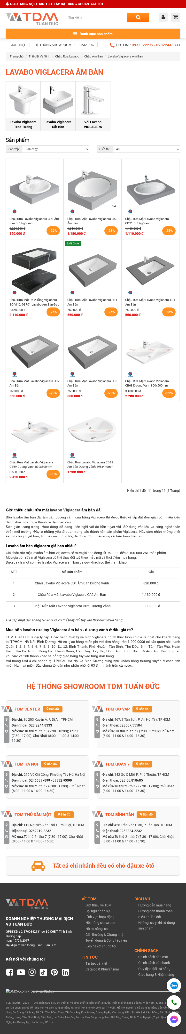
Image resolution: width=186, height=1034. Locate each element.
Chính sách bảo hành (154, 963)
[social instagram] (32, 972)
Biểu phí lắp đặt (149, 917)
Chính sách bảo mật (153, 957)
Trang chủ (16, 56)
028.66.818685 (131, 780)
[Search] (138, 17)
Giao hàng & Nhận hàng (156, 975)
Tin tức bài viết (96, 963)
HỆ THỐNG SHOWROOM (52, 45)
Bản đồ (53, 709)
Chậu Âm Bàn (93, 56)
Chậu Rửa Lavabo (67, 56)
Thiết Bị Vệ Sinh (39, 56)
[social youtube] (21, 972)
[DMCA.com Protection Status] (30, 991)
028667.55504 (131, 725)
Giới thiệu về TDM (98, 905)
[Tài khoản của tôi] (164, 17)
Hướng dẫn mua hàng (154, 905)
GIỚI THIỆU (17, 45)
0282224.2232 (131, 831)
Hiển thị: (104, 149)
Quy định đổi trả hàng (154, 969)
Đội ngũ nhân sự (97, 911)
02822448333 (168, 45)
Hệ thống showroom (100, 923)
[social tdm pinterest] (54, 972)
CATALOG (86, 45)
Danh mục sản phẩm (96, 34)
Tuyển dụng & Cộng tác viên (106, 940)
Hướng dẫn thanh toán (155, 911)
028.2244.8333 (40, 725)
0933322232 (143, 45)
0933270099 (62, 780)
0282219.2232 (40, 831)
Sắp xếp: (14, 149)
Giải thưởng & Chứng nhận (105, 935)
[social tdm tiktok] (43, 972)
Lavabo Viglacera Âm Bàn (125, 56)
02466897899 (39, 780)
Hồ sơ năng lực (96, 929)
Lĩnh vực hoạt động (100, 917)
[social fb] (10, 972)
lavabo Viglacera (65, 510)
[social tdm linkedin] (66, 972)
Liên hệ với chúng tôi (100, 946)
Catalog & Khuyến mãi (102, 969)
